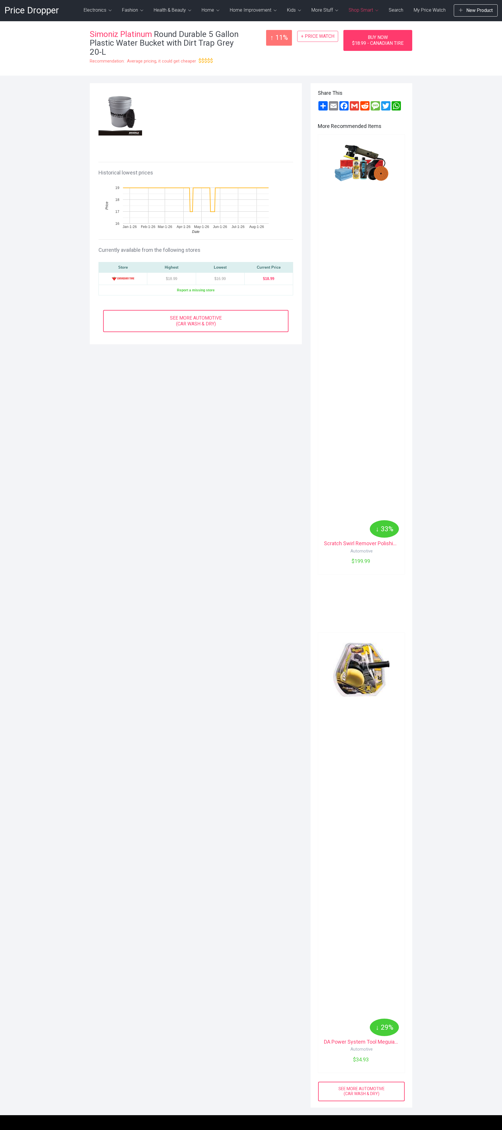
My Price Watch (430, 10)
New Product (479, 10)
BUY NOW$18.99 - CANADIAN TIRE (378, 40)
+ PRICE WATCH (317, 36)
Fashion (130, 10)
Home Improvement (251, 10)
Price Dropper (31, 10)
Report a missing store (196, 290)
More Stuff (322, 10)
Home (208, 10)
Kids (292, 10)
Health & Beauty (170, 10)
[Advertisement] (219, 121)
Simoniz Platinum (121, 34)
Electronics (95, 10)
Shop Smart (361, 10)
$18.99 (268, 279)
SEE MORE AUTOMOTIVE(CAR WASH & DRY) (196, 321)
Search (396, 10)
